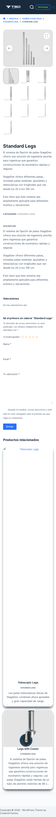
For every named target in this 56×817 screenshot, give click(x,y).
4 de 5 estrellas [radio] (33, 337)
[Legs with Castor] (28, 728)
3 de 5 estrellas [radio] (29, 337)
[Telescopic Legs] (28, 564)
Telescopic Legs (28, 682)
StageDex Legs (26, 214)
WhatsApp (43, 7)
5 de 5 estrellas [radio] (36, 337)
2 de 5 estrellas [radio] (26, 337)
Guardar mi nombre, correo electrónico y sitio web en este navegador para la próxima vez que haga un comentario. (27, 413)
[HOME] (4, 18)
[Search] (32, 7)
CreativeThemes (9, 813)
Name (7, 344)
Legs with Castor (28, 748)
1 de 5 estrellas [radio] (22, 337)
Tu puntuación (11, 337)
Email (7, 359)
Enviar (9, 426)
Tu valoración (11, 374)
